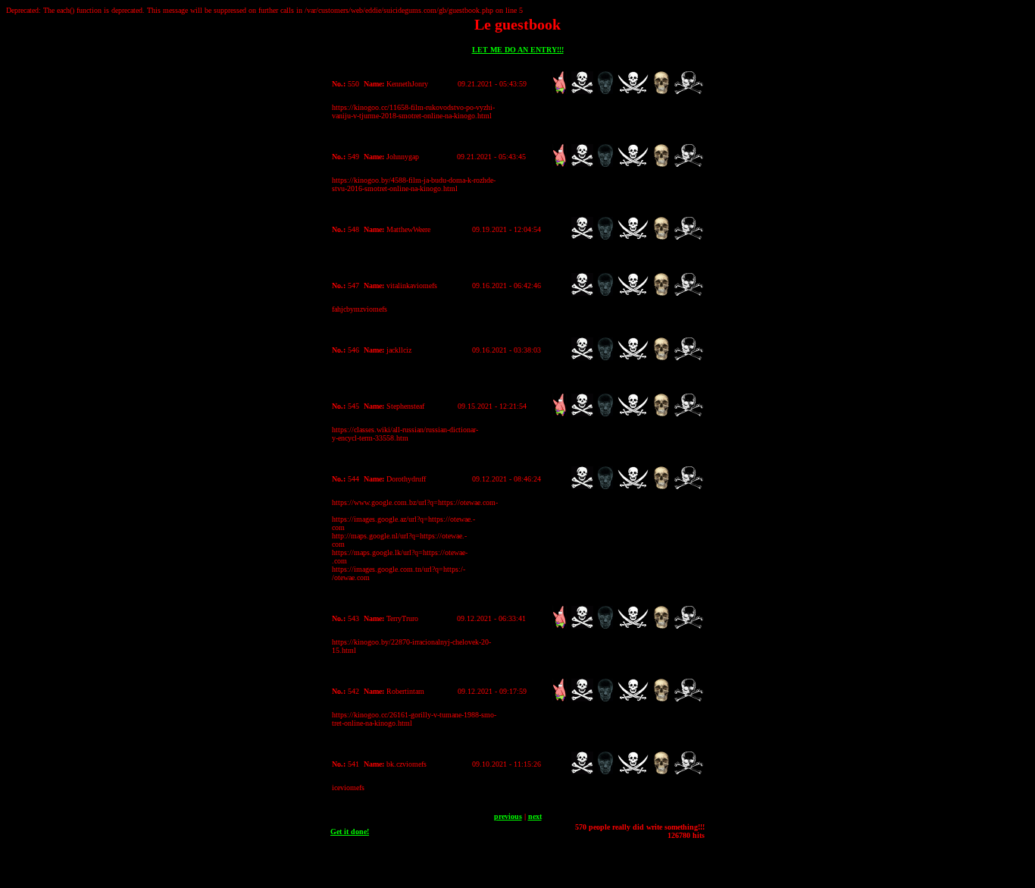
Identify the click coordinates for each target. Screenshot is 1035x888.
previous (508, 816)
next (535, 816)
